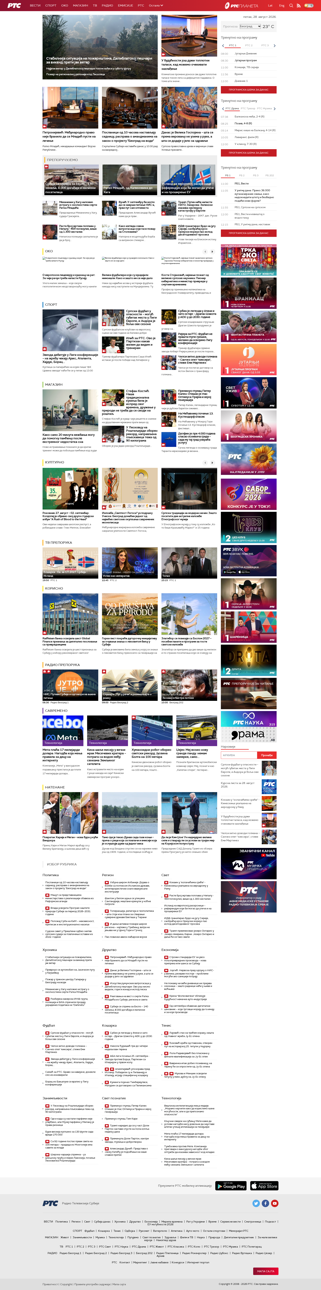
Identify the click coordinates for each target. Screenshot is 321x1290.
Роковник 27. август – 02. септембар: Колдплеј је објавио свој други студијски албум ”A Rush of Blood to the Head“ (68, 516)
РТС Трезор (211, 1246)
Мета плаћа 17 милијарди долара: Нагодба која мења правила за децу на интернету (62, 755)
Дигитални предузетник (239, 1237)
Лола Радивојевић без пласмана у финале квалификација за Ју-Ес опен (186, 1055)
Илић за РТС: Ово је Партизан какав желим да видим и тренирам (140, 343)
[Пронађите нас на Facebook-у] (265, 1203)
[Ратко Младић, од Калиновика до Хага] (130, 180)
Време (212, 1221)
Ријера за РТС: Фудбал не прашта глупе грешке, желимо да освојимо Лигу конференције (195, 338)
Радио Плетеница (167, 1253)
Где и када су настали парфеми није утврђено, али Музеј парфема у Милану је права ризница (69, 1122)
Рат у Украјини (195, 1221)
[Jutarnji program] (249, 359)
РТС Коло (194, 1246)
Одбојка (130, 1230)
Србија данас (102, 1221)
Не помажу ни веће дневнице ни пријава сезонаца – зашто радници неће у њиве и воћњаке (188, 986)
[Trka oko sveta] (249, 260)
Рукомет (144, 1230)
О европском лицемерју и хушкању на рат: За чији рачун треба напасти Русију (69, 276)
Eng (281, 5)
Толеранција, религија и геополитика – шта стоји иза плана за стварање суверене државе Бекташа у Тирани (129, 914)
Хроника (50, 950)
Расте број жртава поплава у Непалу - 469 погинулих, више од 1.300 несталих (78, 228)
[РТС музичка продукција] (249, 863)
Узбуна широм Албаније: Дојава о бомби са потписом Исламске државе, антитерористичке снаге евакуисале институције (127, 887)
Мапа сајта (265, 1271)
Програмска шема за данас (249, 89)
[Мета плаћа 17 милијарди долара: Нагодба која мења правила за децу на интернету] (63, 730)
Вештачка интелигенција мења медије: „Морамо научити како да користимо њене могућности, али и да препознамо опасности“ (189, 1110)
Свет (165, 875)
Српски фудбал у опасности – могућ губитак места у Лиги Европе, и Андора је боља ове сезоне (141, 317)
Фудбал (49, 1025)
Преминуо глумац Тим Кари (121, 1118)
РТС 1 (69, 1246)
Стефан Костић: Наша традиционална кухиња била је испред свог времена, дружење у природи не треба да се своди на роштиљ (128, 402)
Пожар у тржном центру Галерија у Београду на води (65, 981)
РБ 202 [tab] (269, 175)
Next (274, 45)
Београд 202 (144, 1253)
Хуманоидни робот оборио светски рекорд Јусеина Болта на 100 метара (151, 753)
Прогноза (230, 26)
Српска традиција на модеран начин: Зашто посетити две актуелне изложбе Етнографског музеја (189, 516)
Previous (223, 45)
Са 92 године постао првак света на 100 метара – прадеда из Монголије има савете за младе (69, 1144)
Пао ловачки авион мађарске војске (126, 936)
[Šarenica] (249, 627)
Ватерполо (160, 1230)
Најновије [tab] (228, 747)
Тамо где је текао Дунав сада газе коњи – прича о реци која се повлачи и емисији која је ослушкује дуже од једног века (129, 840)
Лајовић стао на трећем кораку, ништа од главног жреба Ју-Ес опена (189, 1034)
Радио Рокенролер (194, 1253)
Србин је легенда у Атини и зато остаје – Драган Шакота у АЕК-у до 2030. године (197, 314)
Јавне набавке (159, 1262)
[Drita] (249, 660)
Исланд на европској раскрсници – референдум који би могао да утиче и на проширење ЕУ (188, 188)
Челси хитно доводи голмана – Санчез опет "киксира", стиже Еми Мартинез (197, 360)
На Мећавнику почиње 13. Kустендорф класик (195, 415)
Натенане (55, 787)
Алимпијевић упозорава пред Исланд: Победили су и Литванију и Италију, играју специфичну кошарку (127, 1072)
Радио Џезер (264, 1253)
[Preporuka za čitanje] (249, 693)
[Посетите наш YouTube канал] (274, 1203)
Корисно (54, 588)
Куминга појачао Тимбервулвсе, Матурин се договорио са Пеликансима (128, 1084)
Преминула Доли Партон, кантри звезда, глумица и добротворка (127, 1140)
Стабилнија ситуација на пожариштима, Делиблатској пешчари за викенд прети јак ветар (99, 60)
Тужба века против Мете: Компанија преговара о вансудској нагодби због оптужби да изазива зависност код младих (189, 1149)
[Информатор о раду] (249, 896)
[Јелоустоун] (249, 594)
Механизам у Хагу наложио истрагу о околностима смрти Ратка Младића (78, 204)
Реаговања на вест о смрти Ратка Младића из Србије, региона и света (127, 998)
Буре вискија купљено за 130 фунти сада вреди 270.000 (69, 1133)
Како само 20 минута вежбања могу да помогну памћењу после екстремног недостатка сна (69, 438)
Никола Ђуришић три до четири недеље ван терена (126, 1047)
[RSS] (298, 5)
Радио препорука (62, 665)
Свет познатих (114, 1098)
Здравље (170, 1237)
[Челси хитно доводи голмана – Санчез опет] (168, 362)
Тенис (166, 1025)
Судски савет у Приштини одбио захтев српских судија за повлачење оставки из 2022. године (69, 934)
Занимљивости (55, 1098)
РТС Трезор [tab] (248, 108)
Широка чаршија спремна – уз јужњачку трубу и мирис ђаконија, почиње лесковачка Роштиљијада (70, 1157)
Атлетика (176, 1230)
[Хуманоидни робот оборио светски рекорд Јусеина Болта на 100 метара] (152, 730)
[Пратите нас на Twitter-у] (256, 1203)
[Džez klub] (249, 527)
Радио (107, 5)
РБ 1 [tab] (228, 175)
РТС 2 (80, 1246)
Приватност (50, 1284)
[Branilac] (249, 293)
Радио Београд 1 (70, 1253)
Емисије (125, 5)
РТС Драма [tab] (232, 108)
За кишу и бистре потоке (178, 696)
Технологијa (171, 1098)
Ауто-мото (192, 1230)
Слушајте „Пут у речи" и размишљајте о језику (127, 694)
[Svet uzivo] (249, 392)
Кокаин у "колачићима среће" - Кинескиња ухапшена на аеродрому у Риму (186, 885)
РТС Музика (230, 1246)
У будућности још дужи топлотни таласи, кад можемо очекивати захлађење (185, 64)
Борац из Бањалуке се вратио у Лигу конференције (66, 1083)
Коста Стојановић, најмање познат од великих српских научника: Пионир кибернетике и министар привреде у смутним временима (185, 279)
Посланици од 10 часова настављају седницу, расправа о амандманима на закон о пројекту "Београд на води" (129, 136)
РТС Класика (176, 1246)
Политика (51, 875)
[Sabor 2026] (249, 494)
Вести (35, 5)
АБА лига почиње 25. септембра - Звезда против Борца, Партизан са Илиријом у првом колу (127, 1059)
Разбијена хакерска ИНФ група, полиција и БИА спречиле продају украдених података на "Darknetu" (66, 1002)
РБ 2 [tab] (241, 175)
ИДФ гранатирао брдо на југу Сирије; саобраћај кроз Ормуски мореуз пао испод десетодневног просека (196, 230)
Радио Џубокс (219, 1253)
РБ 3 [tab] (255, 175)
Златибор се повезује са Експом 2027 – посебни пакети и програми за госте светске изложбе (186, 641)
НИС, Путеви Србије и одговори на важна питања (69, 694)
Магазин (80, 5)
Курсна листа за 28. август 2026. (237, 784)
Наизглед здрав (166, 1240)
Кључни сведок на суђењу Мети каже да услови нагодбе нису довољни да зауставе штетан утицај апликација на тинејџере (189, 1124)
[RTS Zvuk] (249, 560)
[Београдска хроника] (249, 426)
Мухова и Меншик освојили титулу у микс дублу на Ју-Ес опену (185, 1075)
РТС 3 (91, 1246)
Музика (100, 1237)
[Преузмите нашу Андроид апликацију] (231, 1185)
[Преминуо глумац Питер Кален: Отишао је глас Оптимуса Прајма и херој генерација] (168, 396)
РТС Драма (139, 1246)
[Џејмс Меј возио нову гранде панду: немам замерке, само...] (196, 730)
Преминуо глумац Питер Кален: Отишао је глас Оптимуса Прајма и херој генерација (194, 395)
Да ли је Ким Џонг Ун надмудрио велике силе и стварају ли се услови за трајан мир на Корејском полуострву (188, 840)
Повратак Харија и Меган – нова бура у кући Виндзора (70, 839)
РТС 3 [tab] (265, 45)
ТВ (95, 5)
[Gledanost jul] (249, 459)
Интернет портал (198, 1262)
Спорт (50, 5)
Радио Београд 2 (96, 1253)
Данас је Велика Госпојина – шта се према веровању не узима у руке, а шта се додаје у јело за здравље (187, 136)
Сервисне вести (230, 1221)
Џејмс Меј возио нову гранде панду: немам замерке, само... (192, 753)
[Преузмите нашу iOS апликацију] (264, 1185)
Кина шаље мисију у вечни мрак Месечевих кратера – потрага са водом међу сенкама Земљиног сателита (106, 757)
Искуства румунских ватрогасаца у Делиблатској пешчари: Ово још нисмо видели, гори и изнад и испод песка (128, 986)
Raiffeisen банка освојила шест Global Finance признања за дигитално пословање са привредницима (70, 641)
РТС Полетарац (252, 1246)
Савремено (56, 710)
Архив (160, 1256)
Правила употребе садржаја (92, 1284)
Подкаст (270, 1221)
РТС (141, 5)
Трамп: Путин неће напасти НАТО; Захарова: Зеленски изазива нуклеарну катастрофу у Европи (195, 206)
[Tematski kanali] (249, 726)
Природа (214, 1237)
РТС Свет (105, 1246)
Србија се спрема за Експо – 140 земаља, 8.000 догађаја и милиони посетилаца (70, 188)
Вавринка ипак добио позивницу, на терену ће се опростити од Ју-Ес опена (188, 1065)
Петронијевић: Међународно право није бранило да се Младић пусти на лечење (69, 136)
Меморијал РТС (238, 1230)
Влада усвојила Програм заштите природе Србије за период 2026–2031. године (68, 911)
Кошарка (109, 1025)
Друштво (109, 950)
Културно (54, 462)
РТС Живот (157, 1246)
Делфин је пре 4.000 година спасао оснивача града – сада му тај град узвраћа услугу (196, 438)
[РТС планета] (241, 5)
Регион (108, 875)
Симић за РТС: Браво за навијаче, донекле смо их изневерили (70, 1073)
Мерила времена (172, 1221)
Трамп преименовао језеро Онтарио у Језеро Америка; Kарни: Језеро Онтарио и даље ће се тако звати (189, 934)
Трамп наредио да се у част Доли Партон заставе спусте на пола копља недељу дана (127, 1128)
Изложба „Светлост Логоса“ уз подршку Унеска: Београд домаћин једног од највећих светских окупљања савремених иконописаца (128, 517)
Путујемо (133, 1237)
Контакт (124, 1262)
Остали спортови (214, 1230)
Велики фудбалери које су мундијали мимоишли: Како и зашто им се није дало (127, 276)
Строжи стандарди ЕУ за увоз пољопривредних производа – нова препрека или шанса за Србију (185, 960)
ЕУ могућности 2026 (160, 1224)
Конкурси (178, 1262)
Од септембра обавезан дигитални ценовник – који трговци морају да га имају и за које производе (189, 1009)
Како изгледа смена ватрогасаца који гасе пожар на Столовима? (137, 228)
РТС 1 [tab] (232, 45)
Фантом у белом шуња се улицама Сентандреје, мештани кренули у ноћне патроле (128, 901)
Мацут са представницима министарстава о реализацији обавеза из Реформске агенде (69, 898)
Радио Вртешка (242, 1253)
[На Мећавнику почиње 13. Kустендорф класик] (168, 419)
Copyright (66, 1284)
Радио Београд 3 (121, 1253)
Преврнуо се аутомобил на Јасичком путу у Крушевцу (70, 971)
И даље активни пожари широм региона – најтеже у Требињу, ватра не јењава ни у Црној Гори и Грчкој (127, 927)
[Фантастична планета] (249, 326)
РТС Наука (121, 1246)
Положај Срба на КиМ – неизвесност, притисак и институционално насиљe (69, 923)
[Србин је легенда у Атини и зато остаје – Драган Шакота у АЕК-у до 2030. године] (168, 316)
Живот (65, 1237)
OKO (64, 5)
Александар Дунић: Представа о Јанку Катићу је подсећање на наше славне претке (126, 1151)
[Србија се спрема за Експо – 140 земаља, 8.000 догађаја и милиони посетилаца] (71, 180)
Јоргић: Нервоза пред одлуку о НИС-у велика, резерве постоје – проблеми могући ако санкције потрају (189, 973)
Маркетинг (140, 1262)
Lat (270, 5)
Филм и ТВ (186, 1237)
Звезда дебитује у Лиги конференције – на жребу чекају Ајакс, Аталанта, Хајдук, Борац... (70, 358)
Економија (170, 950)
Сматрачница (252, 1221)
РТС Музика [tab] (264, 108)
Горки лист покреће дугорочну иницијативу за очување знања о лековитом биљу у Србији (129, 641)
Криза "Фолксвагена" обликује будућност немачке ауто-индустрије (185, 997)
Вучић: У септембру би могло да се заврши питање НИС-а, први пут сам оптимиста (137, 204)
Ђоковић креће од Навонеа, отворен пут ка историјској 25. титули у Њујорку (188, 1044)
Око (49, 251)
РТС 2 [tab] (248, 45)
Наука (201, 1237)
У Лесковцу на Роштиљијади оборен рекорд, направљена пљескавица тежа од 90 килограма (142, 433)
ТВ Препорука (58, 542)
